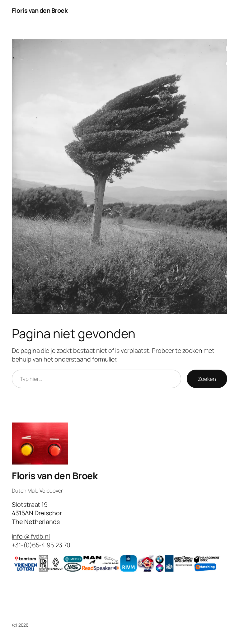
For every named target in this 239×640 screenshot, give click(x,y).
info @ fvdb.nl (31, 536)
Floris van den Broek (40, 10)
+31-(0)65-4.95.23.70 (41, 545)
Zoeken (207, 378)
